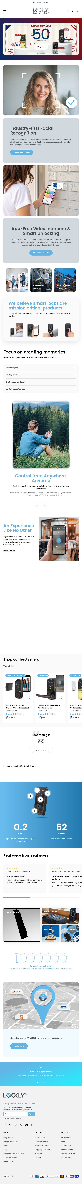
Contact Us (66, 1145)
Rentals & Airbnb (10, 1157)
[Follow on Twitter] (10, 1125)
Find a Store (8, 1161)
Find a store (19, 1046)
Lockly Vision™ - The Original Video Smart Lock (17, 706)
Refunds (38, 1157)
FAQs (63, 1141)
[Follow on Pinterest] (21, 1125)
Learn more (11, 774)
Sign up (31, 1114)
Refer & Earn (40, 1137)
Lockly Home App (10, 1141)
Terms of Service (68, 1153)
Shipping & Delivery (43, 1149)
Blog (5, 1149)
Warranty (39, 1153)
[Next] (64, 2)
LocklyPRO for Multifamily (14, 1153)
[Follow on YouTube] (26, 1125)
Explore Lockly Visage (22, 152)
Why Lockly (8, 1137)
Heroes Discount (42, 1141)
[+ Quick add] (29, 698)
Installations (66, 1137)
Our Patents (66, 1157)
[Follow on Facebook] (4, 1125)
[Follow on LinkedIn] (32, 1125)
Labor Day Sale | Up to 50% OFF (41, 2)
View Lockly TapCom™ (41, 253)
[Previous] (17, 2)
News (5, 1145)
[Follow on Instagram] (15, 1125)
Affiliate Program (42, 1145)
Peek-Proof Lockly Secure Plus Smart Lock (49, 706)
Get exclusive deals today (60, 45)
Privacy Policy (67, 1149)
